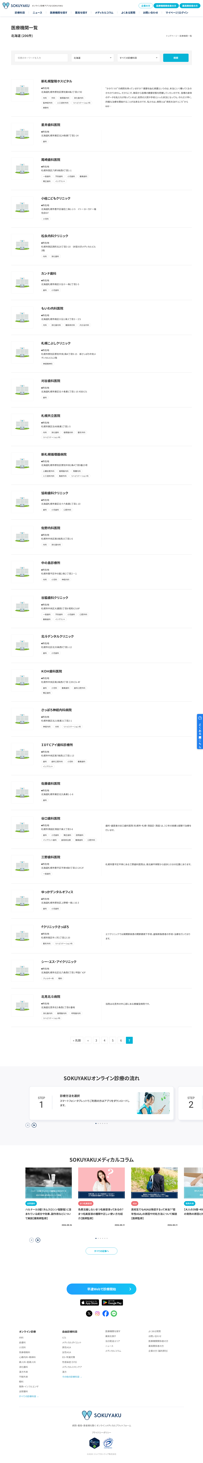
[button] (38, 1240)
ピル (64, 1337)
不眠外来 (23, 1376)
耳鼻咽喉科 (24, 1352)
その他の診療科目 (70, 1376)
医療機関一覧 (186, 35)
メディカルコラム (104, 12)
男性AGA (66, 1347)
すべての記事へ (101, 1251)
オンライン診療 (27, 1331)
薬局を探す (81, 12)
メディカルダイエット (71, 1342)
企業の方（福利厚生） (158, 1350)
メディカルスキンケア (72, 1366)
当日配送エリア (112, 1341)
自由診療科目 (69, 1331)
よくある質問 (128, 12)
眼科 (21, 1381)
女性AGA (66, 1352)
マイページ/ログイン (177, 12)
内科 (21, 1337)
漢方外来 (23, 1371)
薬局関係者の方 (190, 5)
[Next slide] (34, 1125)
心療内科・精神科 (27, 1357)
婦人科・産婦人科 (27, 1362)
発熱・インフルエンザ (28, 1386)
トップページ (171, 35)
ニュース (37, 12)
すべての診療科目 (27, 1396)
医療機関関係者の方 (166, 5)
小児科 (22, 1347)
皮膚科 (22, 1342)
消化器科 (23, 1366)
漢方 (64, 1371)
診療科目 (20, 12)
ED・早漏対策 (68, 1357)
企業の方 (145, 5)
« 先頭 (77, 1040)
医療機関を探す (58, 12)
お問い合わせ (150, 12)
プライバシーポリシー (101, 1432)
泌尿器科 (23, 1391)
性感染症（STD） (69, 1362)
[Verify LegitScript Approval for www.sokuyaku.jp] (94, 1443)
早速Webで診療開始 (101, 1289)
